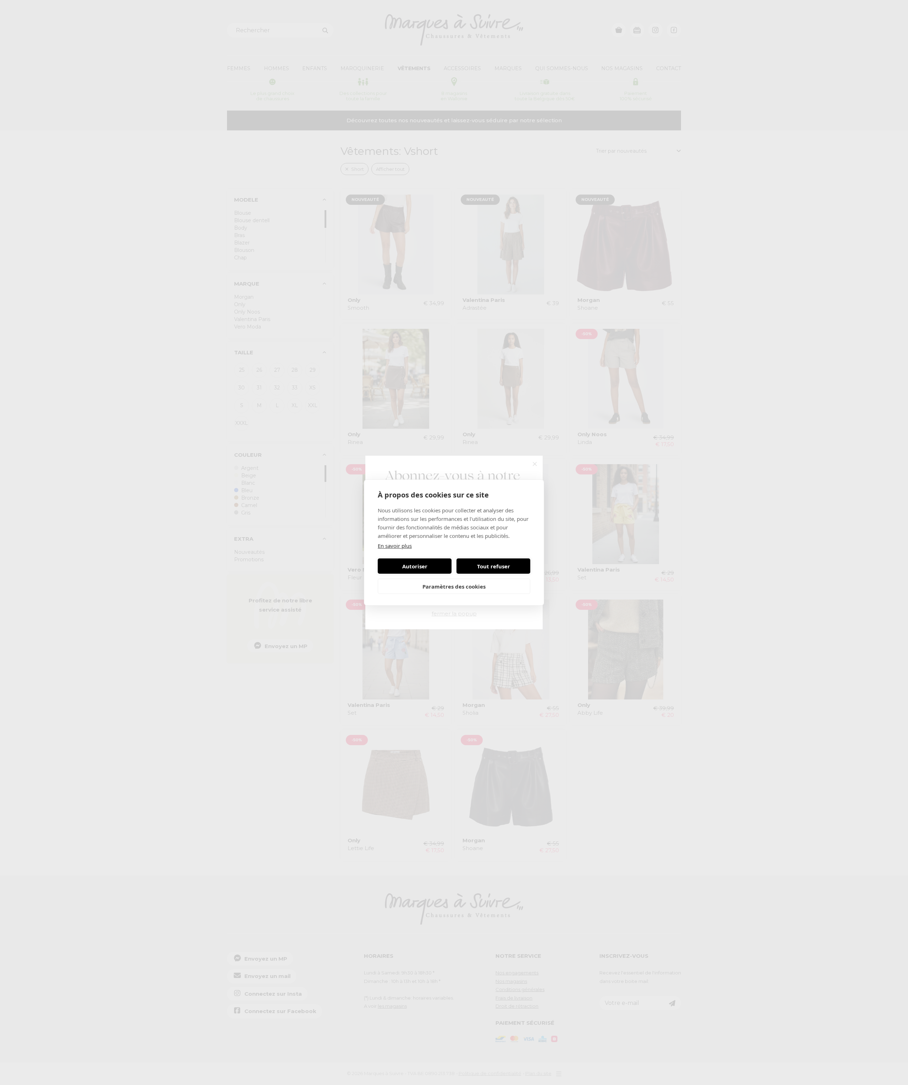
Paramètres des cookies (454, 586)
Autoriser (414, 566)
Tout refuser (493, 566)
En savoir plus (395, 545)
